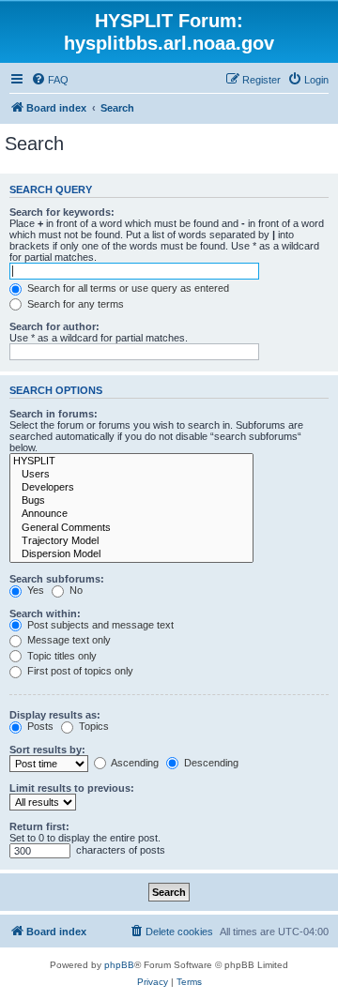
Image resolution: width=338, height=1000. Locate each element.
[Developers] (131, 487)
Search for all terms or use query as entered (126, 288)
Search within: (45, 613)
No (75, 590)
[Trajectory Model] (131, 541)
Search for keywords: (62, 212)
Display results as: (54, 714)
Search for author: (54, 326)
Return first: (39, 826)
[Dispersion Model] (131, 554)
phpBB (119, 965)
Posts (39, 726)
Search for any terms (74, 304)
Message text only (67, 639)
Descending (209, 762)
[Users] (131, 474)
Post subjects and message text (99, 624)
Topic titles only (60, 655)
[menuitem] (50, 79)
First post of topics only (78, 670)
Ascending (134, 762)
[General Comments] (131, 528)
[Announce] (131, 514)
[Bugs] (131, 501)
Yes (34, 590)
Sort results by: (47, 749)
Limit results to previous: (71, 788)
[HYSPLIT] (131, 461)
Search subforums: (56, 578)
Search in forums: (53, 413)
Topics (92, 726)
